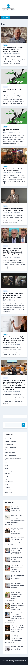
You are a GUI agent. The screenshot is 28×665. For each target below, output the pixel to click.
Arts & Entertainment (10, 447)
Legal (6, 476)
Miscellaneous (9, 481)
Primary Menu (5, 17)
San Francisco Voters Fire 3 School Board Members (12, 169)
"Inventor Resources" (11, 441)
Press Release (9, 492)
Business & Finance (10, 452)
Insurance (7, 473)
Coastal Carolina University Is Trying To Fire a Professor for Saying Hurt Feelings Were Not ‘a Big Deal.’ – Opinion (13, 339)
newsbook (21, 660)
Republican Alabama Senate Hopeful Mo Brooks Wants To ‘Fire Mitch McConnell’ (13, 49)
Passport (7, 487)
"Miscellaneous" (9, 444)
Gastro (6, 465)
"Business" (8, 439)
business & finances (10, 455)
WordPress (11, 660)
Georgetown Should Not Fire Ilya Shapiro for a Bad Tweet (13, 209)
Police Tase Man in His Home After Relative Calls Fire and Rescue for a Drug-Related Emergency (13, 296)
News (5, 45)
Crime (6, 462)
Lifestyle (7, 479)
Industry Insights (9, 471)
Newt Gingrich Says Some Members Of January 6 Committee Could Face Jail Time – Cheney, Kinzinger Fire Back (13, 252)
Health (6, 468)
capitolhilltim (17, 53)
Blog (6, 450)
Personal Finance (9, 490)
